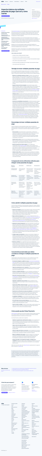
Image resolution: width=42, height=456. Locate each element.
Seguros (23, 424)
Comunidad (33, 408)
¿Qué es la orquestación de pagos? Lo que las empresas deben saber (22, 370)
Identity (12, 418)
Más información (34, 18)
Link (12, 421)
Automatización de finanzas (26, 411)
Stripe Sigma (13, 429)
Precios (12, 404)
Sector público (24, 430)
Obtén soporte (34, 430)
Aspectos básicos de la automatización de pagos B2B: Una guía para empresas (24, 368)
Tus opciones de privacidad (36, 417)
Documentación (24, 441)
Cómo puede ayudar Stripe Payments (4, 48)
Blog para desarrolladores (25, 448)
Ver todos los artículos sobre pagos (5, 371)
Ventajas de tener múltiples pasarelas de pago (5, 33)
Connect (12, 412)
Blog (32, 407)
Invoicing (12, 419)
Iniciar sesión (38, 1)
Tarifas (26, 1)
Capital (12, 409)
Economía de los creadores (25, 420)
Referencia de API (24, 442)
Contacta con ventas (11, 392)
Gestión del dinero (24, 416)
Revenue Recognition (14, 428)
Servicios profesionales (25, 429)
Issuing (12, 420)
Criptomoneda (24, 408)
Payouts (12, 426)
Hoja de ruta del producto (35, 421)
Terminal (12, 432)
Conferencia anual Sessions (36, 409)
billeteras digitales (33, 285)
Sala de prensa (34, 423)
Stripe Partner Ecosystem (25, 437)
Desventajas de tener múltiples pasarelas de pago (5, 35)
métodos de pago (23, 145)
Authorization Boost (14, 407)
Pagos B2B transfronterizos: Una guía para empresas (20, 369)
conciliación (30, 273)
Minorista (23, 431)
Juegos (23, 421)
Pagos (8, 4)
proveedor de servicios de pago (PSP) (33, 217)
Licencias (33, 413)
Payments (12, 425)
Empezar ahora (4, 392)
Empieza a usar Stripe (5, 50)
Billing (12, 408)
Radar (12, 427)
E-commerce (23, 409)
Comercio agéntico (24, 407)
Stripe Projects (24, 447)
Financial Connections (14, 417)
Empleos (33, 422)
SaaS (22, 418)
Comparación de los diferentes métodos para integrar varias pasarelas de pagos (5, 38)
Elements (12, 416)
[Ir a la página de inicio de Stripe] (2, 403)
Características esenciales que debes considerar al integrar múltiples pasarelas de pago (5, 45)
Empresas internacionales (25, 412)
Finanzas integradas (24, 410)
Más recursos (3, 4)
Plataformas (23, 417)
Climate (12, 411)
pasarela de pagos (16, 31)
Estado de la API (24, 443)
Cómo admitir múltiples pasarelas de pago (4, 42)
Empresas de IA (24, 419)
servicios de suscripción (23, 114)
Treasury (12, 433)
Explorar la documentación (34, 390)
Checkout (12, 410)
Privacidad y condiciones (35, 410)
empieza (19, 346)
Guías (32, 404)
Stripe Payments (14, 313)
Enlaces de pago (13, 424)
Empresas (23, 404)
